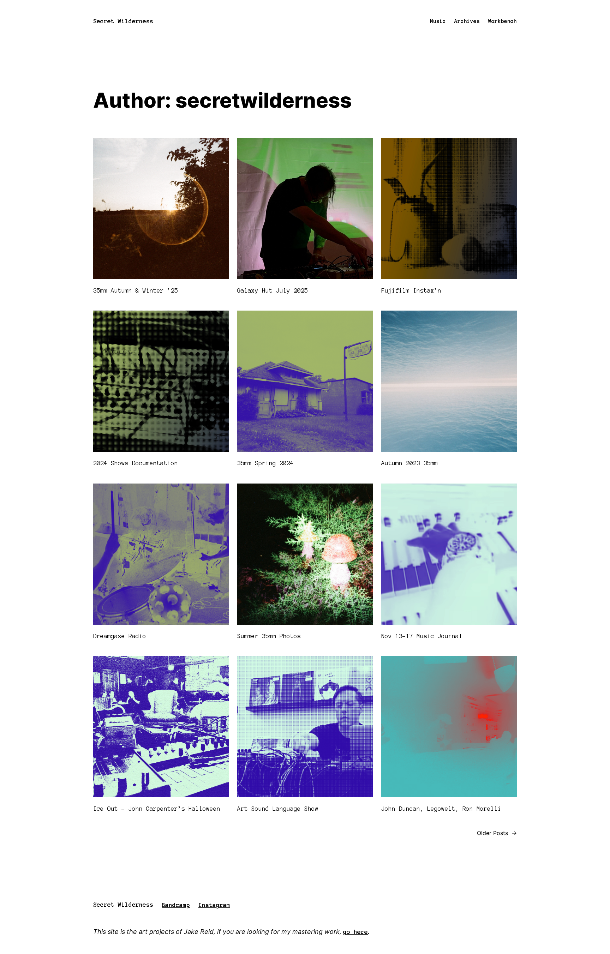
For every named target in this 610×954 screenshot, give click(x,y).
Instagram (214, 905)
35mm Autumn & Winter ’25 (135, 290)
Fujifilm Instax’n (411, 290)
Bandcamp (176, 905)
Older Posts (497, 832)
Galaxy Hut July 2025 (272, 290)
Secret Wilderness (123, 21)
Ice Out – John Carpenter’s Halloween (156, 808)
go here (355, 932)
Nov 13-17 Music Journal (421, 636)
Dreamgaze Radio (119, 636)
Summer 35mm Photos (269, 636)
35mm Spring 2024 (265, 463)
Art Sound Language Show (277, 808)
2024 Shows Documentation (135, 463)
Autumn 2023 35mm (409, 463)
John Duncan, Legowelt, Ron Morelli (441, 808)
